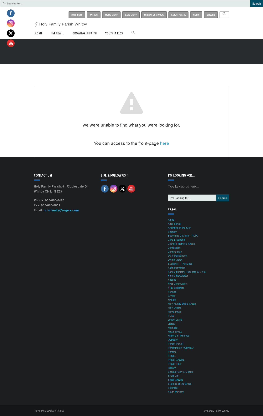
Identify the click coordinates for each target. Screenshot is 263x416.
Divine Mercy (175, 259)
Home (38, 33)
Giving (196, 14)
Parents (172, 351)
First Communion (177, 283)
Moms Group (111, 14)
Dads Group (131, 14)
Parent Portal (178, 14)
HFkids (172, 299)
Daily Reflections (177, 255)
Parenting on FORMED (180, 347)
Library (171, 323)
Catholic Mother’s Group (181, 243)
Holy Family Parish (215, 410)
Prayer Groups (176, 359)
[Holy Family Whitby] (60, 21)
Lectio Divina (175, 319)
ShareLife (173, 375)
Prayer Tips (174, 363)
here (164, 143)
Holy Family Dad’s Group (182, 303)
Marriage (173, 327)
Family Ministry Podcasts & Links (187, 271)
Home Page (174, 311)
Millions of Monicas (154, 14)
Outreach (173, 339)
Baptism (94, 14)
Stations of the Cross (180, 383)
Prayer (171, 355)
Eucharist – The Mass (180, 263)
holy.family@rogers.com (61, 210)
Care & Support (176, 239)
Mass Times (76, 14)
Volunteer (173, 387)
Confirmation (175, 251)
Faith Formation (176, 267)
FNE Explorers (176, 287)
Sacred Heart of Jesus (180, 371)
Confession (174, 247)
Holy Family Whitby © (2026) (49, 410)
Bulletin (211, 14)
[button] (224, 14)
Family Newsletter (178, 275)
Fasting (172, 279)
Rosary (172, 367)
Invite (171, 315)
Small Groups (175, 379)
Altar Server (174, 223)
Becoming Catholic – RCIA (183, 235)
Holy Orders (174, 307)
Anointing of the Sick (179, 227)
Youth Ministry (176, 391)
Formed (172, 291)
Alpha (171, 219)
